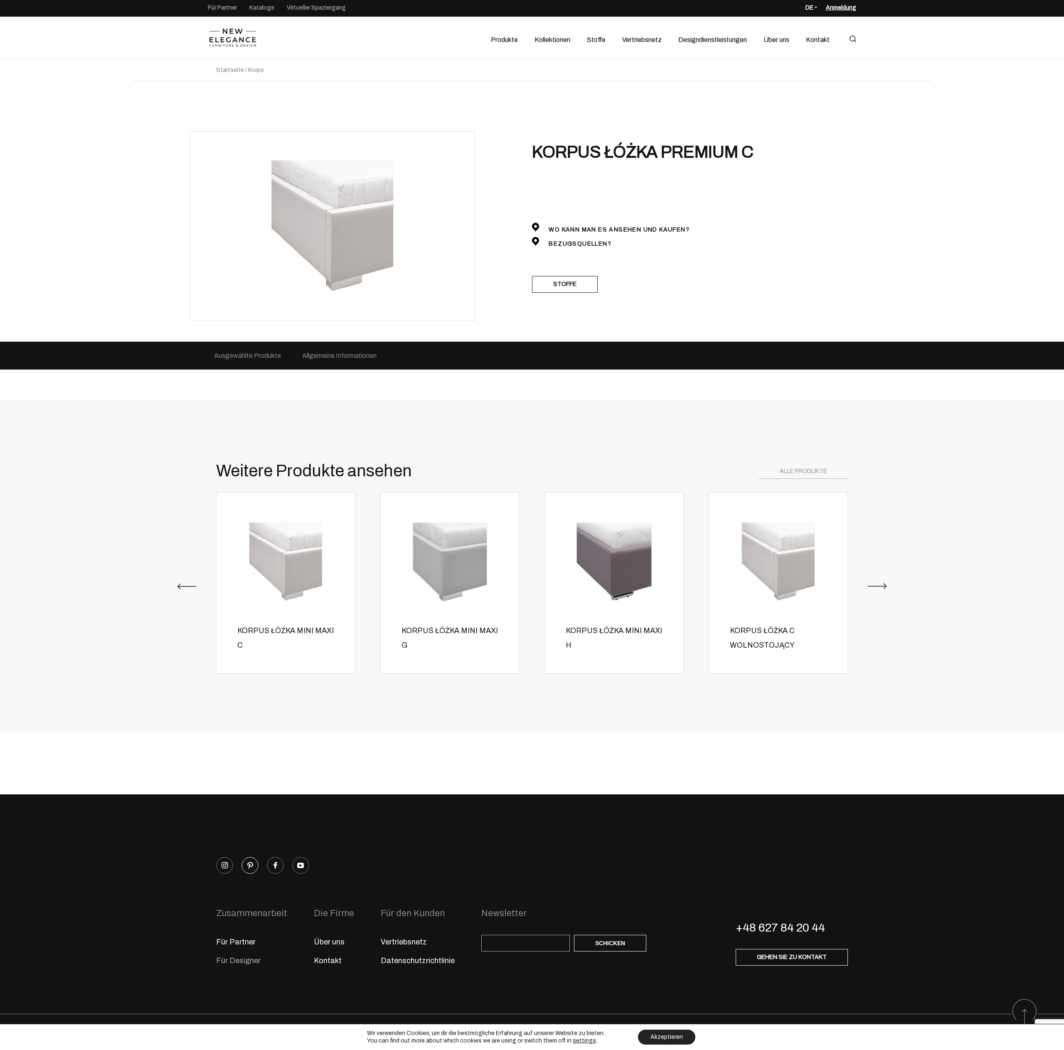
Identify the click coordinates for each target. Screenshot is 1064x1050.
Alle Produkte (803, 471)
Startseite (230, 70)
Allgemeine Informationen (339, 355)
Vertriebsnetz (642, 39)
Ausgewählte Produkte (247, 355)
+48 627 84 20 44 (780, 927)
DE (809, 8)
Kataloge (261, 8)
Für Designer (238, 960)
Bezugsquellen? (579, 244)
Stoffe (596, 39)
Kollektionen (552, 39)
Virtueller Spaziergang (316, 8)
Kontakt (818, 39)
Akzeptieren (666, 1037)
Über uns (776, 39)
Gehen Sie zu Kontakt (792, 957)
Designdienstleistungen (712, 39)
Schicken (610, 943)
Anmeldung (841, 8)
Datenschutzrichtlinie (418, 960)
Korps (256, 70)
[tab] (247, 355)
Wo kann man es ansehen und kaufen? (618, 230)
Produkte (504, 39)
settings (584, 1041)
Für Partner (222, 8)
